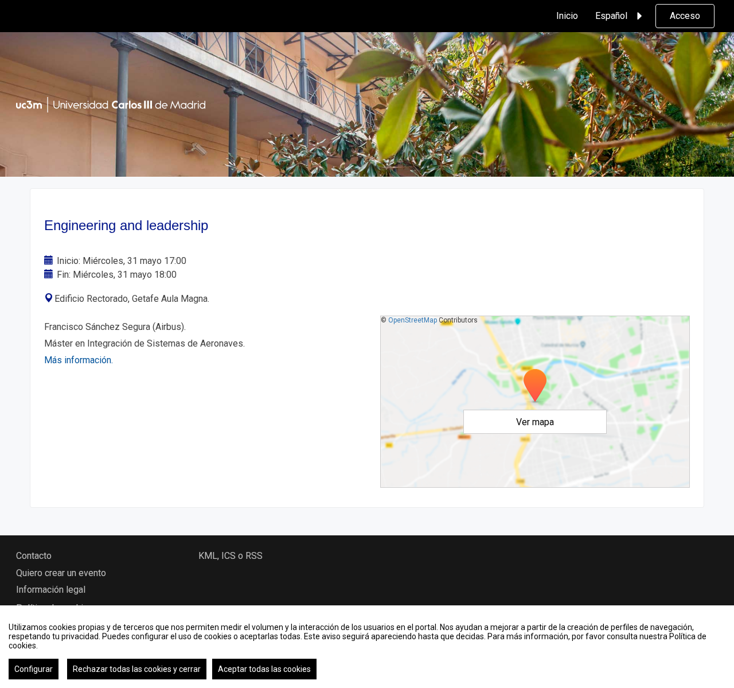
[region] (367, 646)
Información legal (50, 589)
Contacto (34, 555)
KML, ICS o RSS (230, 555)
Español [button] (611, 15)
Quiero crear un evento (61, 572)
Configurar (33, 669)
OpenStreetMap (412, 320)
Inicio (567, 15)
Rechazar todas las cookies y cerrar (137, 669)
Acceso (685, 15)
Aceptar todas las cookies (264, 669)
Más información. (78, 360)
